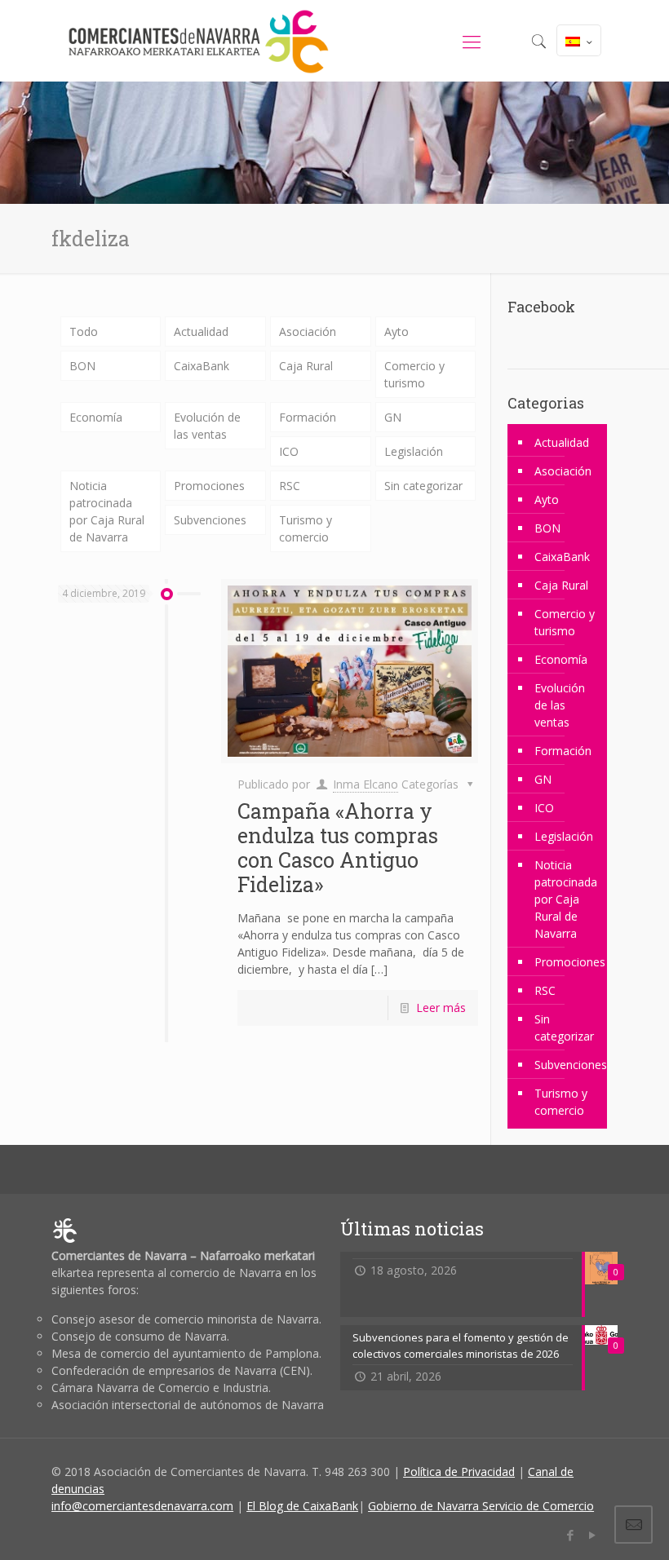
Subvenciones (210, 520)
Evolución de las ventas (207, 425)
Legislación (413, 451)
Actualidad (201, 331)
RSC (289, 485)
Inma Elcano (365, 784)
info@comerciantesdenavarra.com (142, 1506)
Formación (307, 417)
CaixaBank (201, 365)
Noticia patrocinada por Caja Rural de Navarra (106, 511)
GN (392, 417)
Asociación (307, 331)
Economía (95, 417)
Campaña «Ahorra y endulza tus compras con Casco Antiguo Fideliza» (337, 848)
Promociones (209, 485)
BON (82, 365)
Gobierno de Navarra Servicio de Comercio (481, 1506)
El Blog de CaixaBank (302, 1506)
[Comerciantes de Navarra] (198, 41)
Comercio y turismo (414, 374)
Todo (83, 331)
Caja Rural (306, 365)
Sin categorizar (423, 485)
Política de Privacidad (459, 1471)
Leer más (441, 1007)
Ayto (396, 331)
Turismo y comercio (305, 528)
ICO (289, 451)
